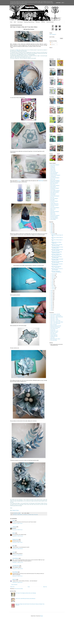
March (53, 285)
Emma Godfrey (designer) (54, 185)
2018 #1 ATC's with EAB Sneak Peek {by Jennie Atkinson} (25, 598)
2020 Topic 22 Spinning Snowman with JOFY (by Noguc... (57, 250)
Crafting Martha (53, 176)
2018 (52, 292)
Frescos (19, 180)
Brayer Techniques (53, 324)
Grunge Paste (52, 329)
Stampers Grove (15, 539)
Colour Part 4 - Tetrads (54, 319)
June (52, 281)
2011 (51, 302)
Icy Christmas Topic (30, 514)
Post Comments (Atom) (19, 588)
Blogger (41, 615)
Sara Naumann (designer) (54, 215)
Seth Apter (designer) (54, 216)
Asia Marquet (52, 167)
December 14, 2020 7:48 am (17, 542)
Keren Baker (52, 199)
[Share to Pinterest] (28, 513)
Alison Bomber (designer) (54, 164)
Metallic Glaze (40, 180)
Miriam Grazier (53, 208)
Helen (17, 49)
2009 (52, 305)
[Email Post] (22, 513)
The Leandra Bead (53, 340)
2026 (52, 223)
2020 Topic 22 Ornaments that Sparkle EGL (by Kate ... (56, 252)
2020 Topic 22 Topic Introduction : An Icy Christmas (57, 264)
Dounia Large (52, 179)
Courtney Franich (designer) (55, 175)
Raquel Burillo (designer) (54, 211)
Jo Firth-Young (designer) (54, 195)
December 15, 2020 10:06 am (18, 548)
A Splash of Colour (15, 510)
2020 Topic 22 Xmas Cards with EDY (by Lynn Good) (56, 245)
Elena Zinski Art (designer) (54, 180)
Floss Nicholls (52, 189)
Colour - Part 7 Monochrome (55, 323)
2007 (52, 308)
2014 (52, 298)
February (53, 287)
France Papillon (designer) (55, 190)
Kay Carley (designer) (54, 198)
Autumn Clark (52, 168)
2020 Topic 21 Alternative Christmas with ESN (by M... (56, 271)
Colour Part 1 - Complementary (55, 315)
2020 (52, 232)
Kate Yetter (52, 197)
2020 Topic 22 (15, 514)
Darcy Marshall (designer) (54, 177)
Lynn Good (52, 206)
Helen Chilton (20, 514)
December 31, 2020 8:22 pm (17, 582)
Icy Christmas (24, 514)
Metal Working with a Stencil (55, 338)
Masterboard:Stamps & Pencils (55, 325)
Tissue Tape (52, 337)
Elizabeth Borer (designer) (54, 181)
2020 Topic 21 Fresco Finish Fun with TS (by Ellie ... (57, 269)
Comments (53, 44)
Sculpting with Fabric (54, 336)
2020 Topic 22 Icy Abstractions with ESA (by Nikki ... (56, 257)
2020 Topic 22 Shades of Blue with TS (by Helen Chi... (56, 255)
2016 (52, 295)
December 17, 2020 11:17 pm (18, 562)
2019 (52, 290)
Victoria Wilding (53, 219)
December (53, 233)
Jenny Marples (52, 194)
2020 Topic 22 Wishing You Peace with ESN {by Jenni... (57, 247)
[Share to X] (26, 513)
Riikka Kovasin (52, 214)
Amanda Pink (52, 166)
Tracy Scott (36, 514)
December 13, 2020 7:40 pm (17, 523)
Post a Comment (14, 584)
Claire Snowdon (53, 171)
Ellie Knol (14, 579)
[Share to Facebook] (27, 513)
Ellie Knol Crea (52, 184)
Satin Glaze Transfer (53, 332)
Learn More (58, 2)
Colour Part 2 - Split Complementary (56, 316)
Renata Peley (52, 212)
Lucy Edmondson (16, 565)
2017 (52, 293)
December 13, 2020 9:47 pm (17, 529)
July (52, 279)
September (54, 276)
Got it (63, 2)
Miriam (14, 533)
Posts (52, 42)
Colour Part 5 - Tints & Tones (55, 320)
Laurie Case (52, 202)
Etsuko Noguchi (53, 186)
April (52, 284)
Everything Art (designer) (54, 188)
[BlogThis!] (25, 513)
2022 (52, 229)
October (53, 275)
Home (29, 586)
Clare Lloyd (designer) (54, 172)
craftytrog (14, 526)
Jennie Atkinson (16, 558)
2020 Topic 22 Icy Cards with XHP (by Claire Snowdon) (57, 262)
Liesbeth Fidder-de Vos (54, 203)
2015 (52, 296)
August (53, 278)
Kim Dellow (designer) (54, 201)
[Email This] (24, 513)
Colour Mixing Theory (54, 328)
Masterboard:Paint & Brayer (55, 327)
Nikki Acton (52, 210)
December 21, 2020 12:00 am (18, 568)
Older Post (45, 586)
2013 (52, 299)
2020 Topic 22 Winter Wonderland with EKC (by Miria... (57, 259)
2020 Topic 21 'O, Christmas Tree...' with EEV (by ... (56, 267)
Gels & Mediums (53, 333)
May (52, 282)
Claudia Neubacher (53, 173)
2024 (52, 226)
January (53, 288)
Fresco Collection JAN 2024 (55, 314)
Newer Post (12, 586)
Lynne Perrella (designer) (54, 207)
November (53, 273)
